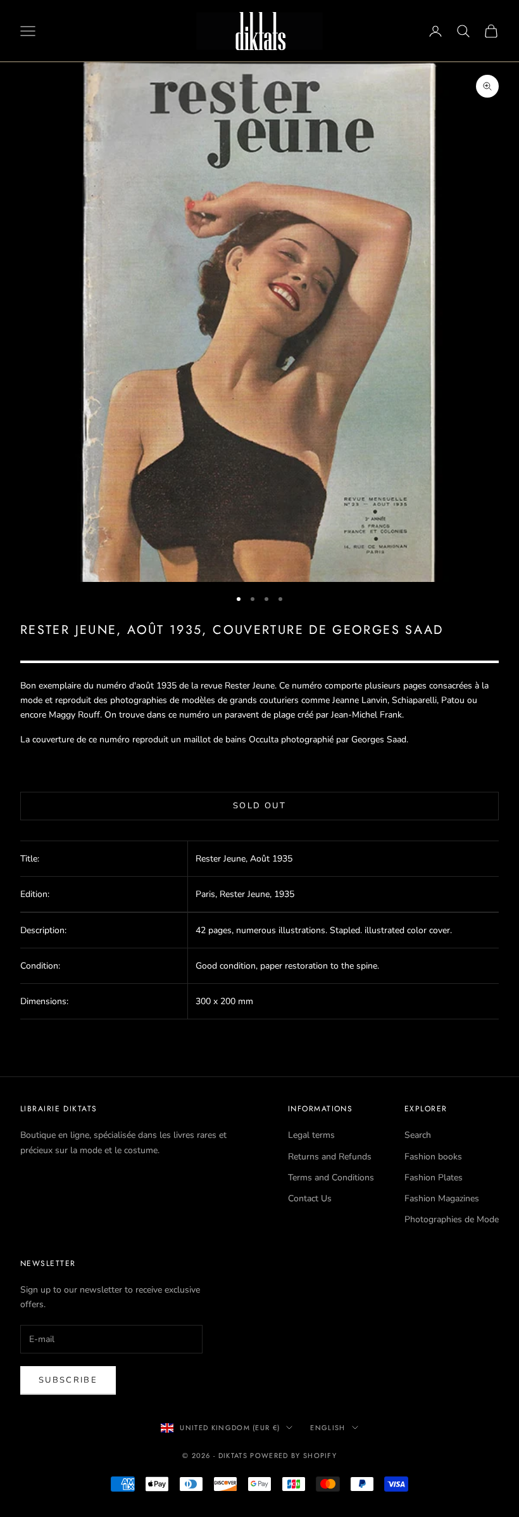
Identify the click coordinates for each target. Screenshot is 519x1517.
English (327, 1428)
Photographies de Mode (451, 1219)
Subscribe (68, 1380)
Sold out (259, 805)
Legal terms (311, 1135)
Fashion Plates (433, 1178)
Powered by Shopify (293, 1455)
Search (417, 1135)
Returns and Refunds (330, 1157)
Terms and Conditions (331, 1178)
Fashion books (433, 1157)
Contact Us (310, 1198)
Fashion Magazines (441, 1198)
